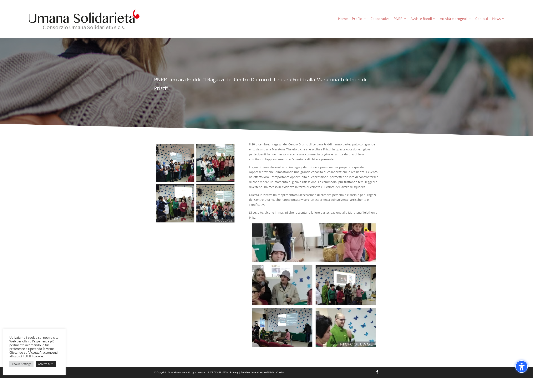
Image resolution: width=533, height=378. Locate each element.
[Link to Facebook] (377, 372)
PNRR (398, 18)
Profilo (357, 18)
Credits (280, 372)
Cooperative (380, 18)
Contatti (481, 18)
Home (343, 18)
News (496, 18)
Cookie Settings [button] (21, 364)
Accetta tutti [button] (45, 364)
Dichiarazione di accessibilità (257, 372)
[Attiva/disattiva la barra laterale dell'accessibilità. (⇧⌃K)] (521, 366)
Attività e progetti (453, 18)
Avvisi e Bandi (421, 18)
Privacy (234, 372)
